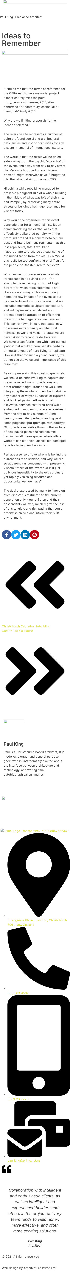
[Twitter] (16, 534)
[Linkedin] (25, 534)
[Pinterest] (34, 534)
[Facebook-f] (6, 534)
